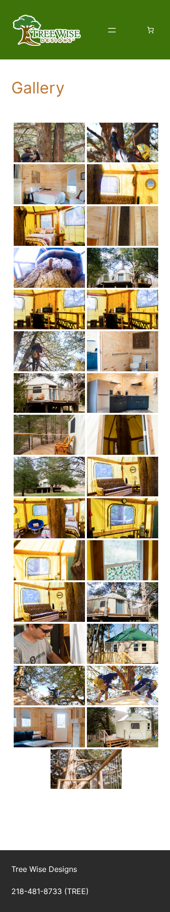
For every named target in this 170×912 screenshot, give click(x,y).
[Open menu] (112, 30)
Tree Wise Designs (44, 869)
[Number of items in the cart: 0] (150, 30)
